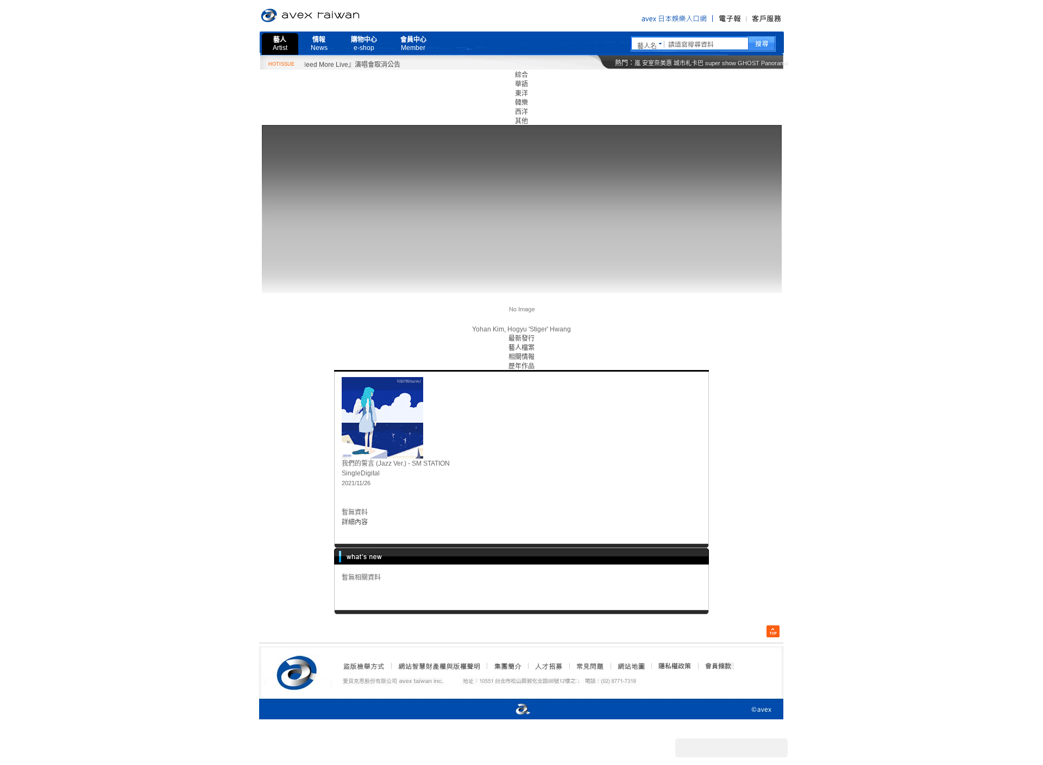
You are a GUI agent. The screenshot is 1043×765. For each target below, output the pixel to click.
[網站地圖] (630, 666)
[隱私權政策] (671, 666)
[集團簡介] (507, 666)
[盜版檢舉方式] (364, 666)
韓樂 (521, 102)
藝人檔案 (521, 348)
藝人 (280, 44)
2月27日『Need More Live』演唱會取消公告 (322, 64)
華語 (521, 84)
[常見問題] (589, 666)
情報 (319, 44)
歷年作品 (521, 366)
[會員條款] (718, 666)
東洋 (521, 93)
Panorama (774, 63)
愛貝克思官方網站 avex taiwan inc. (341, 16)
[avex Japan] (511, 709)
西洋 (521, 112)
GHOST (748, 63)
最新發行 (521, 338)
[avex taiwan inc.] (299, 671)
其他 (521, 121)
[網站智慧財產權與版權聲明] (438, 666)
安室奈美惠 (657, 63)
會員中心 (413, 44)
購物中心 (364, 44)
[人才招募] (548, 666)
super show (720, 63)
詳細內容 (355, 522)
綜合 (521, 75)
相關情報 (521, 357)
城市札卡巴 (688, 63)
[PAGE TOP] (773, 631)
